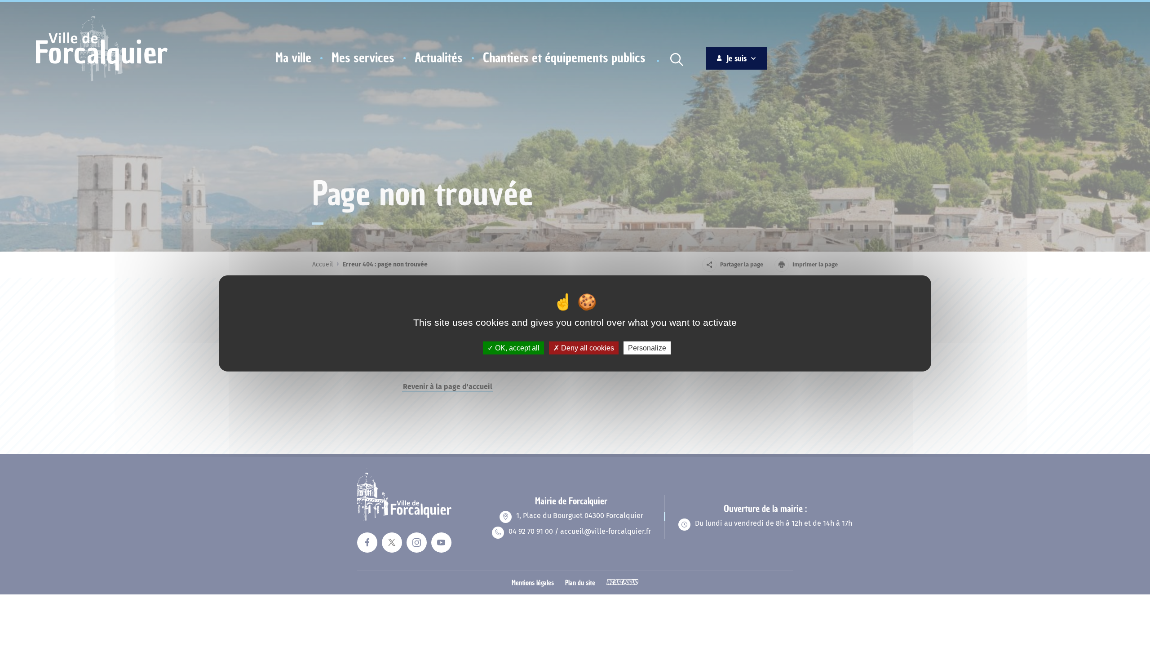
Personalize (647, 348)
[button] (293, 58)
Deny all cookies (586, 348)
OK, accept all (516, 348)
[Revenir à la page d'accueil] (102, 80)
